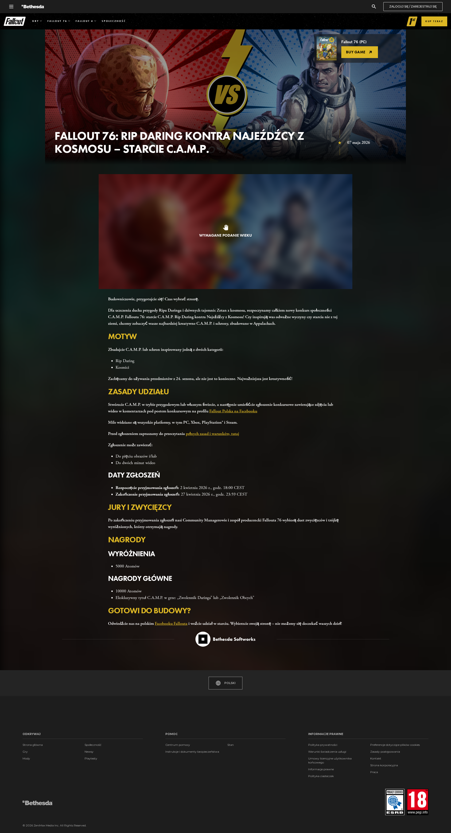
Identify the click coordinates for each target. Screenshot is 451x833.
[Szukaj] (374, 6)
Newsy (89, 751)
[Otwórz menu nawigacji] (11, 6)
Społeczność (93, 745)
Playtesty (91, 758)
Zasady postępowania (385, 751)
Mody (26, 758)
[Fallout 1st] (412, 21)
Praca (374, 772)
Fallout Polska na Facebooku (233, 411)
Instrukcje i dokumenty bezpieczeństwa (192, 751)
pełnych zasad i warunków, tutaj (212, 433)
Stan (230, 745)
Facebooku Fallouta (171, 623)
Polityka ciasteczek (321, 776)
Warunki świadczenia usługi (327, 751)
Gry (25, 751)
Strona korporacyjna (384, 765)
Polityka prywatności (322, 745)
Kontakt (375, 758)
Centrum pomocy (177, 745)
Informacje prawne (321, 769)
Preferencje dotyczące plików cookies (395, 745)
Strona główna (33, 745)
